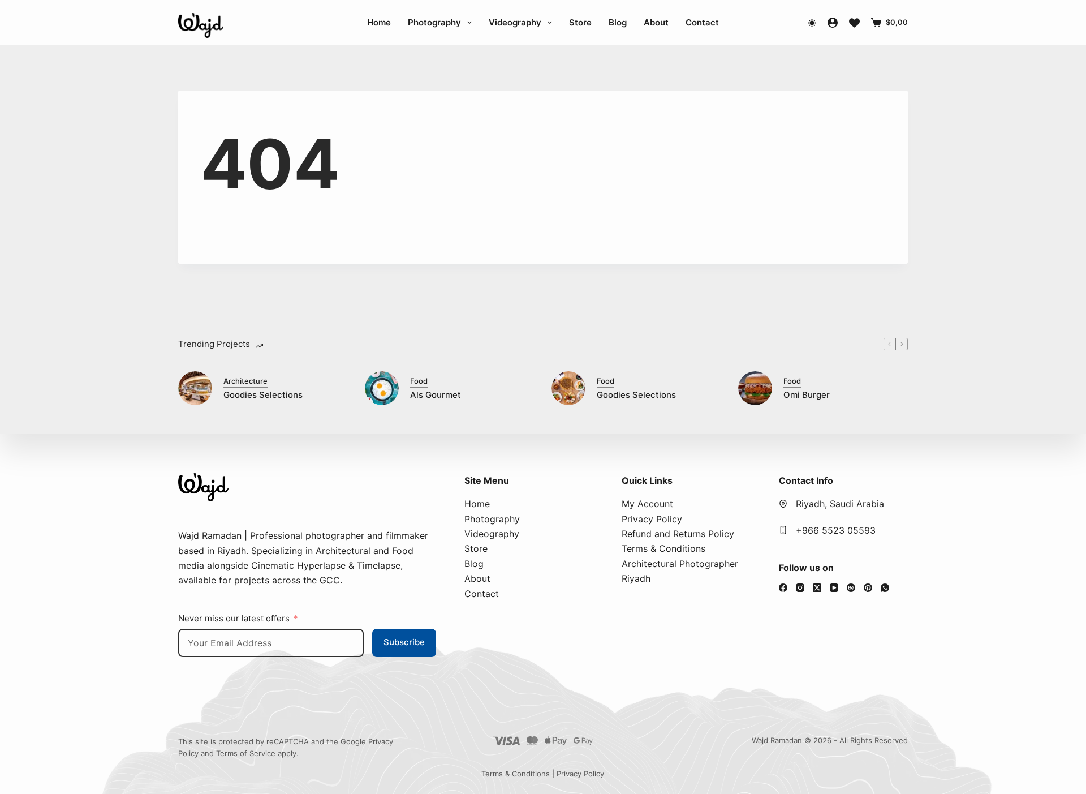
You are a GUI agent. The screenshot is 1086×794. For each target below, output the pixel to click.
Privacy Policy (652, 519)
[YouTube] (834, 587)
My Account (647, 503)
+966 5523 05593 (836, 530)
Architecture (245, 380)
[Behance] (851, 587)
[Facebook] (783, 587)
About (656, 22)
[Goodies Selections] (195, 388)
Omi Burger (806, 394)
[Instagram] (800, 587)
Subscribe (404, 642)
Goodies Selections (263, 394)
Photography (434, 22)
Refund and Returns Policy (678, 533)
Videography (515, 22)
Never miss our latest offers (234, 618)
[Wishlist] (854, 23)
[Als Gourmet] (382, 388)
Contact (702, 22)
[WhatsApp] (885, 587)
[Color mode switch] (812, 23)
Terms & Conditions (663, 548)
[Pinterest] (868, 587)
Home (379, 22)
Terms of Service (245, 753)
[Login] (833, 23)
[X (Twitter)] (817, 587)
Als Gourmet (435, 394)
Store (580, 22)
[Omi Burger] (755, 388)
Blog (618, 22)
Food (419, 380)
